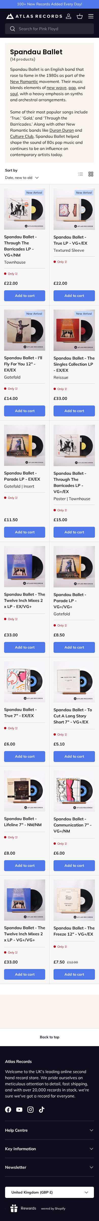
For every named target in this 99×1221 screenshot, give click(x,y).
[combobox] (49, 28)
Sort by (11, 170)
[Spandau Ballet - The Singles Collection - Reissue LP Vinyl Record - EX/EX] (74, 330)
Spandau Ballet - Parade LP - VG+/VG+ (70, 600)
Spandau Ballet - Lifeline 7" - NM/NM (23, 821)
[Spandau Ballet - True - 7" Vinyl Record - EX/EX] (24, 681)
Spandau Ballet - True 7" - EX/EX (20, 712)
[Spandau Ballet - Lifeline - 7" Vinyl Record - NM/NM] (24, 790)
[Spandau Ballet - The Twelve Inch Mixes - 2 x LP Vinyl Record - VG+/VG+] (24, 900)
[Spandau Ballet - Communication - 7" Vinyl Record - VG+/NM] (74, 791)
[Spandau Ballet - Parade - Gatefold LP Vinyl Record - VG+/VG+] (74, 566)
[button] (79, 16)
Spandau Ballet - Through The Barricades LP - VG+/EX (70, 482)
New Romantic (24, 81)
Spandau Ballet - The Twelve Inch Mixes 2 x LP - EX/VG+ (24, 600)
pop (72, 87)
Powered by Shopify (51, 1208)
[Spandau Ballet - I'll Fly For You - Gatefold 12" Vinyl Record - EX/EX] (24, 330)
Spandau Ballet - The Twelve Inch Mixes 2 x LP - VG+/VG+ (24, 933)
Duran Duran (62, 130)
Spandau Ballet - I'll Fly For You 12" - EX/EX (23, 363)
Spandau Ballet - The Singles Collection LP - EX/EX (74, 364)
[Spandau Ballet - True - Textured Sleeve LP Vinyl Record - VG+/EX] (74, 209)
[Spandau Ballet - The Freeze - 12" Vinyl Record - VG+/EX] (74, 900)
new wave (57, 87)
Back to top (49, 1037)
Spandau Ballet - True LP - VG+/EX (70, 240)
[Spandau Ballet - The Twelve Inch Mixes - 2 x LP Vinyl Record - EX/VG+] (24, 566)
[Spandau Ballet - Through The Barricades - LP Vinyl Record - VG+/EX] (74, 445)
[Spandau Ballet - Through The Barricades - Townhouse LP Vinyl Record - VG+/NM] (24, 209)
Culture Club (22, 136)
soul (14, 93)
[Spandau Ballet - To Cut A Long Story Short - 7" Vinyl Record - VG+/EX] (74, 682)
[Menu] (90, 16)
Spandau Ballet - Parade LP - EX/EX (22, 476)
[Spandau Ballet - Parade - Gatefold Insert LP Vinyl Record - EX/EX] (24, 445)
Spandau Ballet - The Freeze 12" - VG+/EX (74, 931)
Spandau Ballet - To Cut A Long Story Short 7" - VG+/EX (73, 715)
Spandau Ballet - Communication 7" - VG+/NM (73, 825)
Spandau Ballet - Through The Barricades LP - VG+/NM (20, 246)
